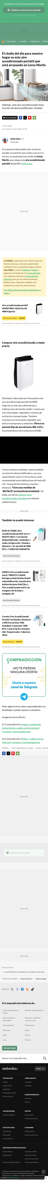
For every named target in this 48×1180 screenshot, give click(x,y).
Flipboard (29, 118)
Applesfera (6, 1089)
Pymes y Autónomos (31, 1135)
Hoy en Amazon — (12, 642)
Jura (4, 1040)
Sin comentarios (11, 118)
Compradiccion (8, 1139)
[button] (16, 138)
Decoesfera (6, 1135)
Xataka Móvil (7, 1086)
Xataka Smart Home (9, 1093)
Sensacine (28, 1098)
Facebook (20, 118)
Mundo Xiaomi (8, 1096)
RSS (27, 989)
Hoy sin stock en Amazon (11, 556)
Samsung (6, 1030)
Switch (27, 1035)
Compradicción (33, 273)
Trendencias (7, 1131)
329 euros (27, 163)
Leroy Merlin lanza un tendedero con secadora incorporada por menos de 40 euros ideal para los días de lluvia (25, 972)
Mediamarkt (35, 41)
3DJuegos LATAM (31, 1152)
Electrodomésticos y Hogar (22, 748)
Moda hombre (8, 1025)
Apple (27, 1030)
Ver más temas (9, 1048)
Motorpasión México (32, 1162)
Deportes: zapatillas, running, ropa (33, 1019)
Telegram (26, 270)
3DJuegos (28, 1082)
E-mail (34, 118)
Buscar (44, 1058)
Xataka (5, 1082)
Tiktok (32, 989)
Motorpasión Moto (31, 1118)
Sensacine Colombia (31, 1159)
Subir (38, 1069)
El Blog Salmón (30, 1131)
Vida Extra (28, 1086)
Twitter (25, 118)
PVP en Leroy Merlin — (14, 318)
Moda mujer (30, 1025)
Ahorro (28, 1040)
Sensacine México (31, 1155)
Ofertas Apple (41, 979)
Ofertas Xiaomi (26, 979)
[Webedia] (10, 1070)
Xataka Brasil (7, 1155)
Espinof (27, 1102)
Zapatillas (23, 41)
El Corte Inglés (10, 41)
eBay (5, 1035)
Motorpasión (29, 1115)
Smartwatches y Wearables (9, 1019)
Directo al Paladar (9, 1115)
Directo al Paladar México (11, 1162)
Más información (12, 1177)
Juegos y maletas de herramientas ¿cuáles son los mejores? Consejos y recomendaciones (21, 728)
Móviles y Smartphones (34, 1010)
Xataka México (8, 1152)
